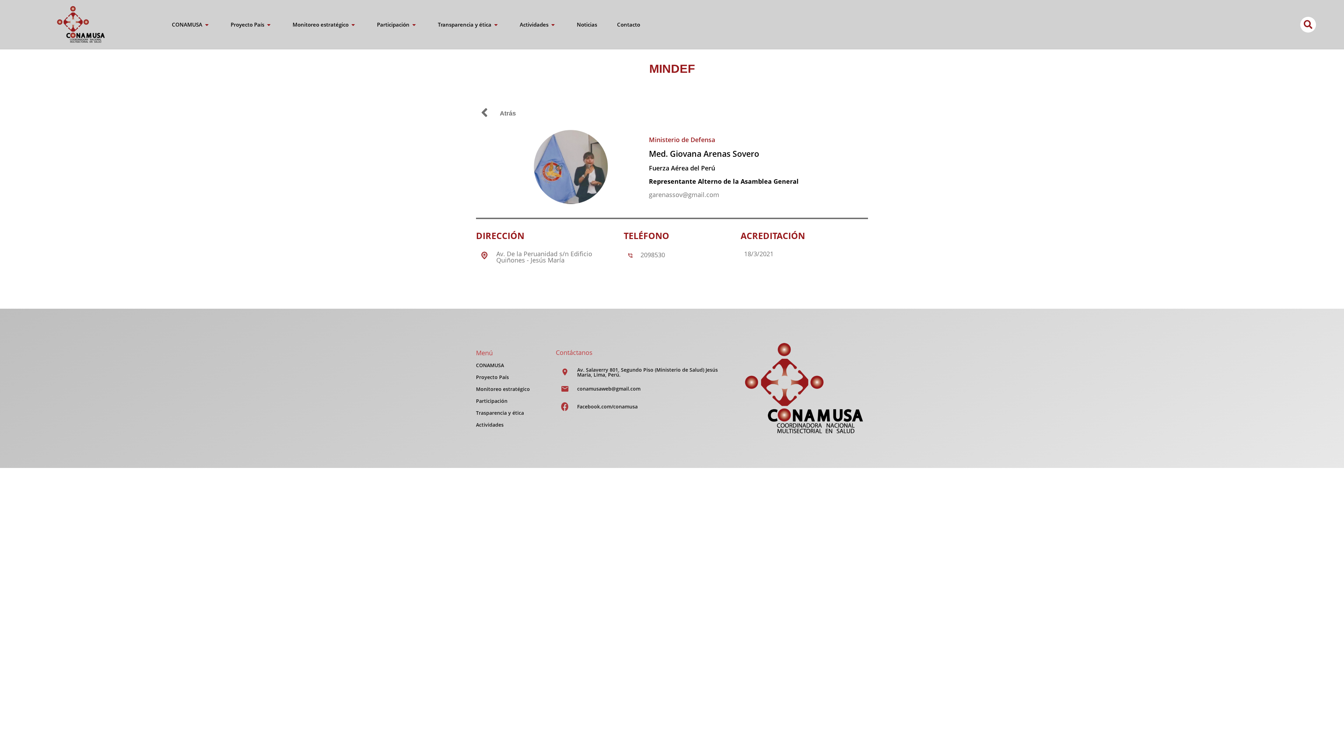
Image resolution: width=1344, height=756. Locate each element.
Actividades (490, 424)
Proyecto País (492, 377)
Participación (491, 401)
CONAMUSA (490, 365)
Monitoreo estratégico (503, 389)
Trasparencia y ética (500, 413)
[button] (1308, 25)
